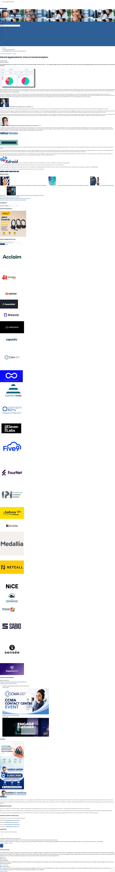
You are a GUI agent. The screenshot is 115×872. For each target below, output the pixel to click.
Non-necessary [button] (4, 865)
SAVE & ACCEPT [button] (4, 871)
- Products (13, 53)
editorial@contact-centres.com (12, 820)
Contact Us (5, 39)
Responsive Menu (3, 8)
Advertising (5, 36)
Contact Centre (12, 197)
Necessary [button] (2, 857)
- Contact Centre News (5, 53)
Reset (6, 244)
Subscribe (4, 37)
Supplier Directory (6, 31)
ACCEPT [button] (11, 843)
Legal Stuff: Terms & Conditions (15, 42)
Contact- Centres (4, 62)
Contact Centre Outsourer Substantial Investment (13, 200)
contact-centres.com (15, 838)
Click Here (14, 832)
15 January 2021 (3, 61)
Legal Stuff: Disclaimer (15, 44)
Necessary (4, 859)
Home (3, 30)
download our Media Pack (61, 812)
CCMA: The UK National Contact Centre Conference (13, 682)
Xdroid (17, 197)
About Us (7, 40)
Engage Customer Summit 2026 (8, 683)
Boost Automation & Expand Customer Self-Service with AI (15, 198)
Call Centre (5, 197)
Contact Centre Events (8, 34)
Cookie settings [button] (4, 843)
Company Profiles (7, 33)
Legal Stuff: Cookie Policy (16, 45)
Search (2, 24)
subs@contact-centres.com (12, 826)
